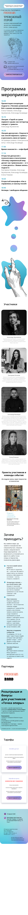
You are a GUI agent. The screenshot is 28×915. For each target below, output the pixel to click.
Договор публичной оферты (17, 837)
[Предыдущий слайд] (1, 506)
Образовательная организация (17, 840)
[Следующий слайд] (27, 506)
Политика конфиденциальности (17, 838)
